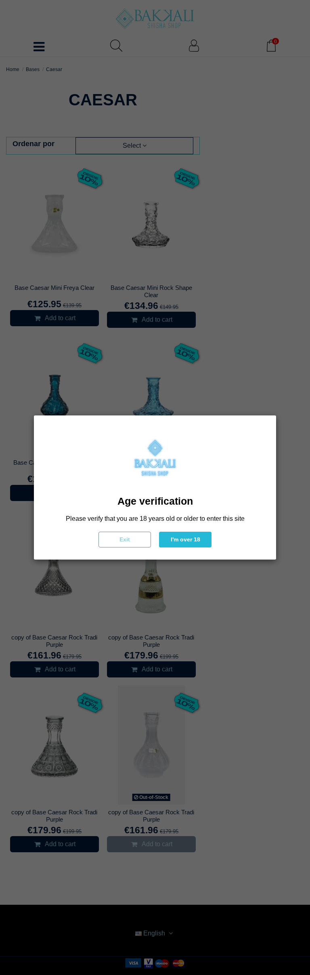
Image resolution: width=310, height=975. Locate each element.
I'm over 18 (185, 539)
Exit (124, 539)
